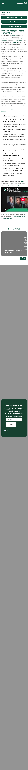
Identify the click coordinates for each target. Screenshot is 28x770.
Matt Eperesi (19, 40)
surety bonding (14, 35)
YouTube (22, 181)
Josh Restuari (15, 42)
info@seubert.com (8, 218)
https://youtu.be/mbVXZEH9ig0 (12, 185)
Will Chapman (16, 37)
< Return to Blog (5, 12)
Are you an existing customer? (14, 416)
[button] (3, 3)
